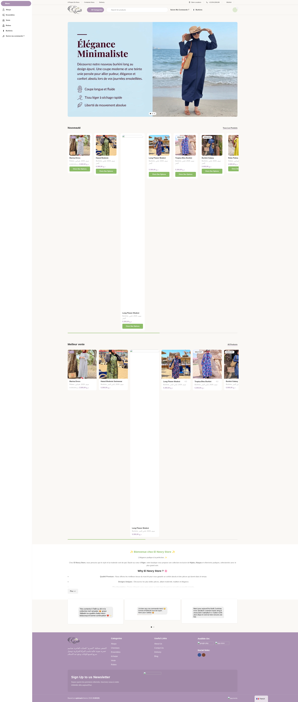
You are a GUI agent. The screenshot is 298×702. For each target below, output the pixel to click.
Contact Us (159, 648)
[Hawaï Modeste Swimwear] (106, 145)
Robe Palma (233, 158)
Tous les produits (230, 128)
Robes (71, 161)
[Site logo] (75, 10)
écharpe (114, 656)
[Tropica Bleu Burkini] (185, 145)
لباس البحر (111, 384)
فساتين (77, 161)
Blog (156, 656)
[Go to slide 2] (152, 113)
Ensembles (115, 652)
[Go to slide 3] (154, 113)
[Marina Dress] (79, 145)
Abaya (113, 644)
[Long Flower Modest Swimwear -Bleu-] (159, 145)
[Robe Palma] (238, 145)
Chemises (115, 648)
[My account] (237, 2)
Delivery (157, 652)
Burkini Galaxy (208, 158)
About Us (158, 644)
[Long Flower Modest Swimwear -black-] (132, 223)
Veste (113, 660)
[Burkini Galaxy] (212, 145)
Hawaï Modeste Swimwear (111, 381)
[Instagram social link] (203, 655)
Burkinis (99, 161)
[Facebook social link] (199, 655)
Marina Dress (74, 158)
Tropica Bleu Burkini (183, 158)
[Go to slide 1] (150, 113)
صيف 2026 (85, 161)
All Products (232, 344)
